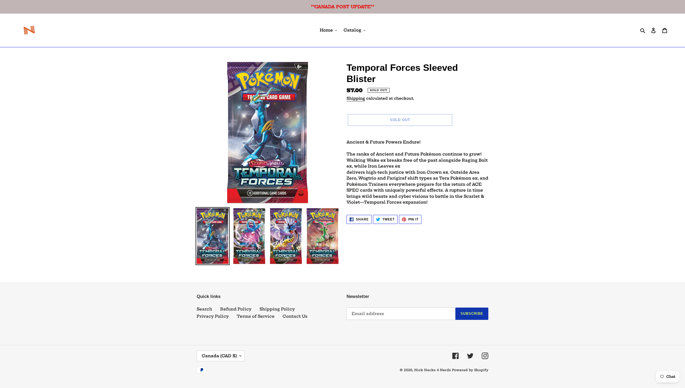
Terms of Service (256, 316)
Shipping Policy (277, 309)
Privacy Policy (213, 316)
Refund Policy (236, 309)
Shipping (356, 98)
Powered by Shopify (470, 370)
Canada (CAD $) (219, 355)
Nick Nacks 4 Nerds (432, 370)
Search (204, 309)
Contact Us (295, 316)
